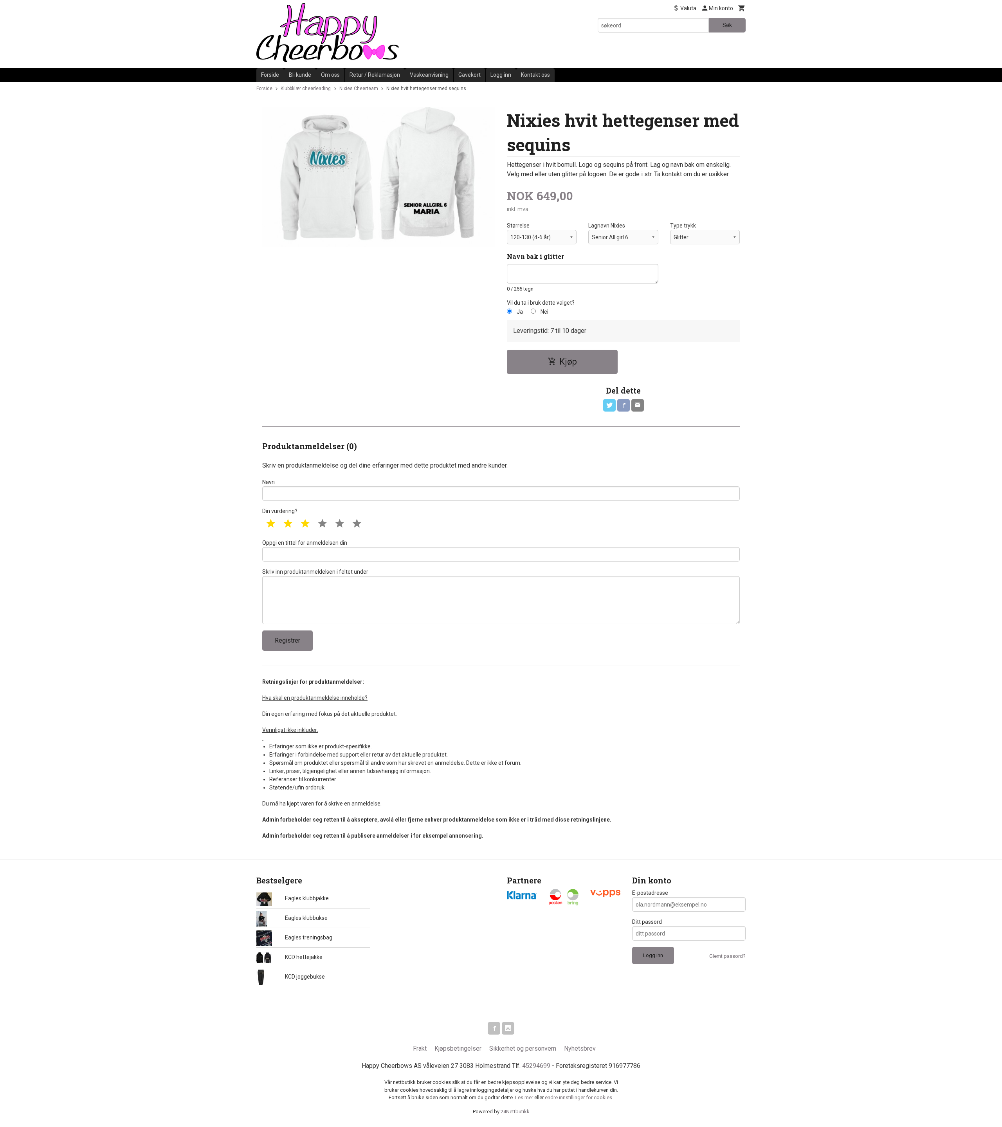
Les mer (524, 1097)
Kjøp (568, 362)
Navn (268, 482)
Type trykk (683, 225)
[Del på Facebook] (623, 405)
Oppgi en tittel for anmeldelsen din (304, 543)
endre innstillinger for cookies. (579, 1097)
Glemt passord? (727, 956)
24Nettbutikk (515, 1111)
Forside (270, 75)
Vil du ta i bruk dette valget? (541, 303)
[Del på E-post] (637, 405)
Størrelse (518, 225)
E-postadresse (650, 893)
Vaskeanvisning (429, 75)
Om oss (330, 75)
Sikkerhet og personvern (522, 1048)
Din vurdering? (279, 511)
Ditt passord (647, 922)
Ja (520, 312)
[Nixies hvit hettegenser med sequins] (378, 177)
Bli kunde (300, 75)
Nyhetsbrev (580, 1048)
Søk (727, 25)
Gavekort (469, 75)
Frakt (420, 1048)
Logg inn (500, 75)
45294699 (536, 1065)
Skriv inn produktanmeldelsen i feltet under (315, 572)
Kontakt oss (535, 75)
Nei (544, 312)
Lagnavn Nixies (606, 225)
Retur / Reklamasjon (375, 75)
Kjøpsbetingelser (457, 1048)
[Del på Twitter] (609, 405)
